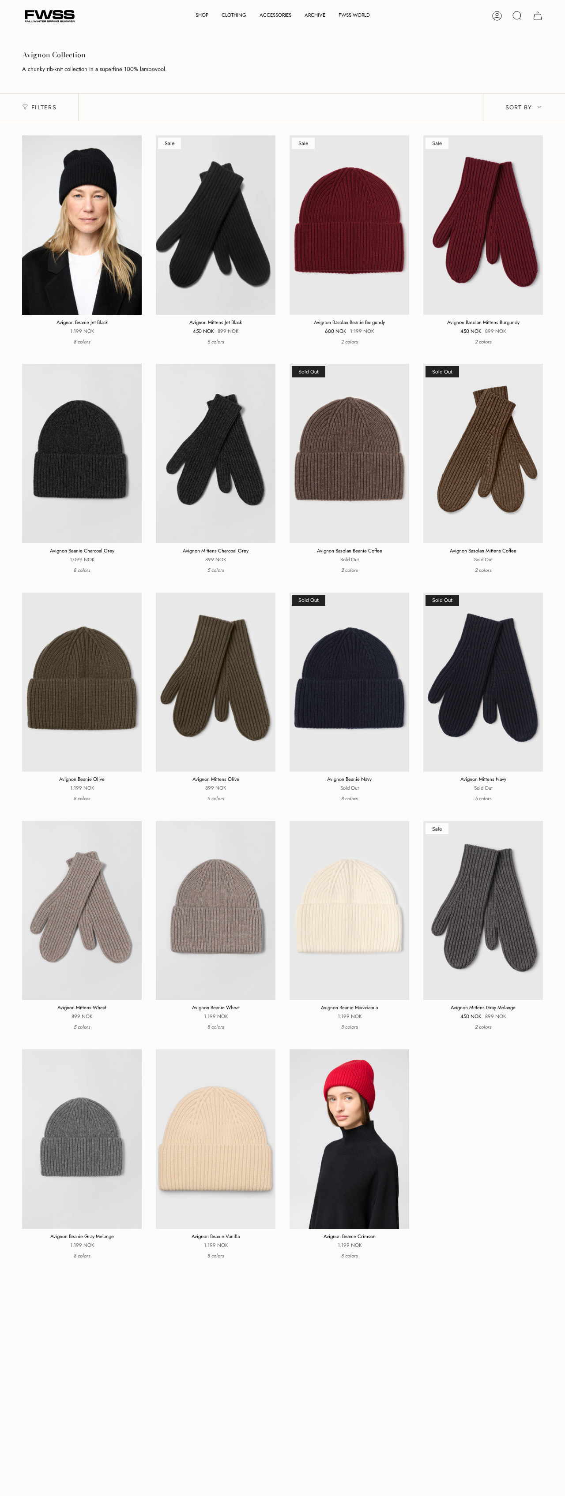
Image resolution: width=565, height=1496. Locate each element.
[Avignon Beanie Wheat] (215, 910)
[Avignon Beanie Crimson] (349, 1139)
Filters (43, 107)
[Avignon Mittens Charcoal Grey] (215, 453)
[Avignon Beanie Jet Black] (82, 225)
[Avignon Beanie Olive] (82, 682)
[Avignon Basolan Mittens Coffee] (483, 453)
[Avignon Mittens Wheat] (82, 910)
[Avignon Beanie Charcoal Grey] (82, 453)
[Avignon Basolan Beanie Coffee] (349, 453)
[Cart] (537, 15)
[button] (202, 16)
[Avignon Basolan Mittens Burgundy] (483, 225)
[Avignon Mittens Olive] (215, 682)
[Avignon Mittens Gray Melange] (483, 910)
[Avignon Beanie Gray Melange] (82, 1139)
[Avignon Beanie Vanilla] (215, 1139)
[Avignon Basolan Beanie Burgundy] (349, 225)
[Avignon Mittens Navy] (483, 682)
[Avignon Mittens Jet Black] (215, 225)
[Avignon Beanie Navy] (349, 682)
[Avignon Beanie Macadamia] (349, 910)
